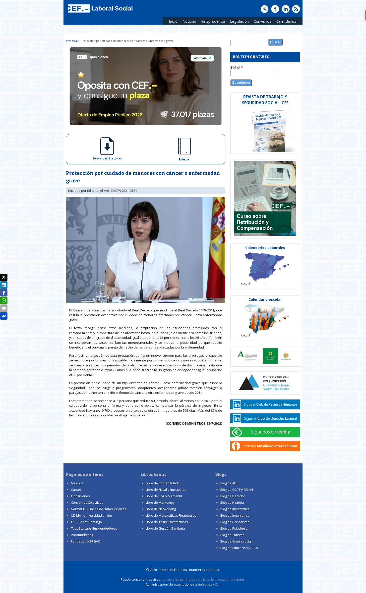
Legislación (238, 22)
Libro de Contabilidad (162, 483)
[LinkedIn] (3, 285)
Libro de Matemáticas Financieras (171, 515)
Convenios (261, 22)
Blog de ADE (229, 483)
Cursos (76, 489)
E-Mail (236, 67)
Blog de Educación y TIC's (239, 547)
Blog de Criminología (235, 541)
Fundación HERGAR (85, 541)
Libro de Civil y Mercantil (164, 496)
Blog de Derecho (232, 496)
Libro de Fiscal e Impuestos (166, 489)
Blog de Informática (234, 509)
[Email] (3, 308)
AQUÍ (216, 584)
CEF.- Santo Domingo (86, 522)
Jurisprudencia (212, 22)
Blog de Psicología (233, 528)
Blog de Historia (232, 502)
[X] (3, 277)
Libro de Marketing (160, 502)
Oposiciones (80, 496)
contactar (213, 569)
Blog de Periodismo (234, 522)
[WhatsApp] (3, 300)
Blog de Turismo (232, 535)
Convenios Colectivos (87, 502)
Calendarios (285, 22)
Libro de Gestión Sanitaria (165, 528)
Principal (72, 41)
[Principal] (99, 13)
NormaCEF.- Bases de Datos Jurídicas (98, 509)
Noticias (189, 21)
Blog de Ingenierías (234, 515)
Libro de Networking (161, 509)
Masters (77, 483)
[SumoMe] (3, 316)
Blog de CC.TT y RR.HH (236, 489)
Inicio (173, 21)
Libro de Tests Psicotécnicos (167, 522)
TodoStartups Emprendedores (94, 528)
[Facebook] (3, 292)
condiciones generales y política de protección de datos (203, 579)
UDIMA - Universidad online (91, 515)
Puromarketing (82, 535)
